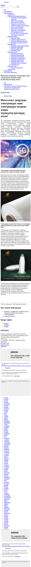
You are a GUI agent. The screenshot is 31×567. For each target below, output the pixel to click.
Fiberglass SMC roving (17, 61)
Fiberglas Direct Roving (17, 55)
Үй (5, 10)
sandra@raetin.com (9, 316)
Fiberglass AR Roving (17, 53)
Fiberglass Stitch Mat (16, 49)
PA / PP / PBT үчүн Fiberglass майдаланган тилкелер (19, 34)
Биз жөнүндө (8, 11)
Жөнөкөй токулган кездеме (19, 42)
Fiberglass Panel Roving (17, 60)
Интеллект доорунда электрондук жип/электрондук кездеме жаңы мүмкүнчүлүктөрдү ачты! (15, 87)
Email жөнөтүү (5, 345)
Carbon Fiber (11, 14)
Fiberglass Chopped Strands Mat (20, 45)
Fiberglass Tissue (15, 50)
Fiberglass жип (15, 64)
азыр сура (3, 338)
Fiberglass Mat (12, 44)
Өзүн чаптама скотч (17, 67)
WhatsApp (4, 346)
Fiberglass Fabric (12, 36)
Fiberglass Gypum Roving (18, 58)
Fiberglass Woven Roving (18, 39)
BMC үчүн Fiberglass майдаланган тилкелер (17, 21)
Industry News (8, 96)
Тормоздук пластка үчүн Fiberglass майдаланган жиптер (20, 24)
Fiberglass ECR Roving (17, 56)
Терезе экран (11, 69)
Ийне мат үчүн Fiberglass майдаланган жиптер (18, 30)
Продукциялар (8, 13)
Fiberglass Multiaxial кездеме (19, 41)
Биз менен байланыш (10, 72)
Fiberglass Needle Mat (17, 47)
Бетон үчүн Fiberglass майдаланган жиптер (17, 27)
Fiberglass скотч (12, 66)
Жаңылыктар (8, 70)
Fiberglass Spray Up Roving (19, 63)
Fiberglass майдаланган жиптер (17, 16)
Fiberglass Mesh (15, 38)
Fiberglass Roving (12, 52)
